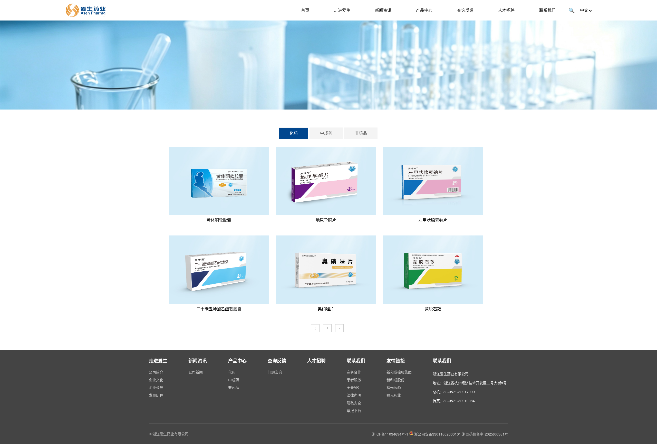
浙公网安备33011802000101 (437, 433)
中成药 (326, 133)
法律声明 (354, 395)
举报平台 (354, 410)
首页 (305, 10)
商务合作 (354, 371)
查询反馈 (465, 10)
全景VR (353, 387)
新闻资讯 (383, 10)
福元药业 (394, 395)
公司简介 (156, 371)
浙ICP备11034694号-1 (390, 433)
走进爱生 (342, 10)
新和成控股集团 (399, 371)
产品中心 (424, 10)
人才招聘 (506, 10)
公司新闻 (195, 371)
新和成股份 (395, 379)
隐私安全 (354, 402)
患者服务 (354, 379)
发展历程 (156, 395)
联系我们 (547, 10)
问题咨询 (275, 371)
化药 (293, 133)
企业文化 (156, 379)
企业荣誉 (156, 387)
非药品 (361, 133)
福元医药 (394, 387)
